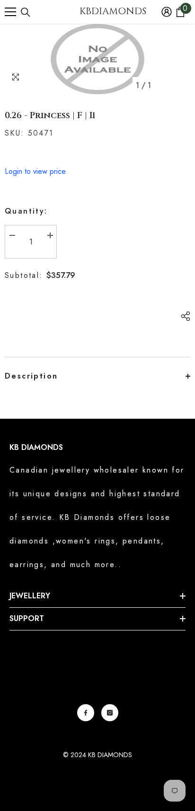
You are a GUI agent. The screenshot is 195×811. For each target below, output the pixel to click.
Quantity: (26, 211)
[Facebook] (85, 712)
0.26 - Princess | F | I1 (50, 115)
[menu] (10, 11)
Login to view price (35, 171)
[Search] (25, 12)
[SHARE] (183, 316)
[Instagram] (109, 712)
